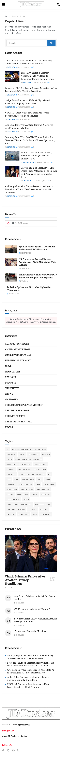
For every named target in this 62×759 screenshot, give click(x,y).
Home (7, 16)
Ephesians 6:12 (24, 725)
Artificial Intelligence (21, 449)
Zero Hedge (45, 514)
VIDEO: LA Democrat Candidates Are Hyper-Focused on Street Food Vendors (27, 114)
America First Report (17, 349)
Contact (23, 736)
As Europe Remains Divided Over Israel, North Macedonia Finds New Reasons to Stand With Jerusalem (29, 189)
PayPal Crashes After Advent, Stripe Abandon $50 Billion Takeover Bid (36, 155)
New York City (43, 489)
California (10, 454)
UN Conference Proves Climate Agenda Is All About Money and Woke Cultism (38, 262)
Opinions (10, 377)
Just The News (25, 484)
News (8, 366)
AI (7, 449)
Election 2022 (24, 469)
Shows (9, 393)
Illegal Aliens (28, 479)
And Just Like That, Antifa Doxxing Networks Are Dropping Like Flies (29, 126)
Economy (10, 469)
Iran (39, 479)
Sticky (26, 499)
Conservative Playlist (18, 355)
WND (34, 514)
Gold (16, 479)
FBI (49, 474)
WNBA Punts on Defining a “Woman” (32, 609)
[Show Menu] (3, 4)
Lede (38, 484)
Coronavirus (33, 454)
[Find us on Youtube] (13, 750)
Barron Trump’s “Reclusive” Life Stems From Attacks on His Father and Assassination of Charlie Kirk (39, 172)
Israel (47, 479)
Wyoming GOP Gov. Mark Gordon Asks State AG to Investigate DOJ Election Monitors (31, 90)
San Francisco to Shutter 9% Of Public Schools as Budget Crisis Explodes (38, 276)
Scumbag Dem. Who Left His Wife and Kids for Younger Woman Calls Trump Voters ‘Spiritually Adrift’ (30, 140)
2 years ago (24, 281)
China (21, 454)
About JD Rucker (9, 736)
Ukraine (43, 509)
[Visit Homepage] (31, 4)
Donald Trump (40, 464)
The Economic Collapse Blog (18, 504)
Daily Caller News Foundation (28, 459)
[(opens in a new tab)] (12, 156)
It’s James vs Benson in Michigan (30, 631)
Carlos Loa (27, 181)
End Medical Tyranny (18, 360)
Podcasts (10, 382)
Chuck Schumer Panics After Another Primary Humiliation (25, 579)
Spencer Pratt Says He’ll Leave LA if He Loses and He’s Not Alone (37, 248)
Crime (9, 459)
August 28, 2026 (24, 67)
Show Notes (12, 388)
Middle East (11, 489)
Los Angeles (49, 484)
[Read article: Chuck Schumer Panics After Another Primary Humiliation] (31, 553)
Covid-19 (46, 454)
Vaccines (10, 514)
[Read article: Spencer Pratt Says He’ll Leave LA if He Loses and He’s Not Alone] (11, 249)
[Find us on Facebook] (3, 750)
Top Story (33, 509)
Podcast (9, 494)
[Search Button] (58, 4)
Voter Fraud (23, 514)
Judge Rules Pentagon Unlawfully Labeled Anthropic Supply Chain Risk (27, 102)
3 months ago (25, 253)
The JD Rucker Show (17, 410)
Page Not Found (18, 16)
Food (8, 479)
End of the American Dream (31, 474)
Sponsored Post (13, 499)
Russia (34, 494)
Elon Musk (11, 474)
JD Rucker (11, 67)
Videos (9, 427)
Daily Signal (11, 464)
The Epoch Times (42, 504)
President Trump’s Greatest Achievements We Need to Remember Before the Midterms (37, 75)
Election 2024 (40, 469)
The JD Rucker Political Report (24, 405)
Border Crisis (40, 449)
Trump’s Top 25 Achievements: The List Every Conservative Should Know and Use (28, 62)
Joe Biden (10, 484)
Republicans (22, 494)
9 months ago (25, 269)
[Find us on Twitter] (7, 750)
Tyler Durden (28, 162)
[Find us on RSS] (18, 750)
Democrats (25, 464)
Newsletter (12, 371)
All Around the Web (17, 343)
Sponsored (11, 399)
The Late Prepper (15, 416)
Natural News (27, 489)
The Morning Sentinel (18, 421)
